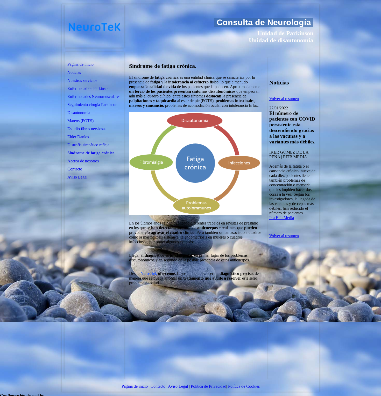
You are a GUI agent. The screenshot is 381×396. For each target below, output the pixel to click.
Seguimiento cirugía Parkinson (92, 104)
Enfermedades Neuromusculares (93, 96)
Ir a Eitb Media (281, 217)
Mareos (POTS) (80, 120)
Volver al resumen (284, 98)
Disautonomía (78, 112)
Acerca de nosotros (83, 161)
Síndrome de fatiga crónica (91, 153)
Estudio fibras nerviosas (86, 129)
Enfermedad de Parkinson (88, 88)
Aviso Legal (77, 177)
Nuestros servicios (82, 80)
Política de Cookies (244, 386)
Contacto (74, 169)
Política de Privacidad (208, 386)
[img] (94, 26)
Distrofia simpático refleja (88, 145)
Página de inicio (80, 64)
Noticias (74, 72)
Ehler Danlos (78, 137)
